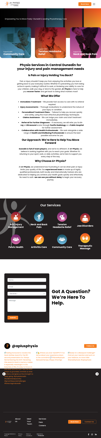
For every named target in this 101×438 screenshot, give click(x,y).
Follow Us (90, 346)
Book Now (85, 4)
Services (42, 419)
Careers (42, 425)
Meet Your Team (29, 421)
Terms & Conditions (29, 434)
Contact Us (89, 422)
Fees (41, 422)
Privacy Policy (20, 434)
